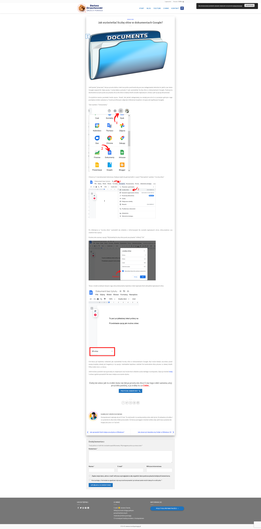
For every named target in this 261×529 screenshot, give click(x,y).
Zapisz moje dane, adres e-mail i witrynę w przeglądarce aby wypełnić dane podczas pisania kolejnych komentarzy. (131, 476)
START (141, 8)
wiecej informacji (237, 6)
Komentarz (93, 449)
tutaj (170, 371)
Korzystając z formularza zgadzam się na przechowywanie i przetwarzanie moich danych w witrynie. (126, 480)
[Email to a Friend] (130, 402)
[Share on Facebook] (123, 402)
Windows (130, 19)
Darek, (128, 508)
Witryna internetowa (154, 466)
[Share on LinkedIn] (138, 402)
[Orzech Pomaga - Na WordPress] (90, 8)
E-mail (120, 466)
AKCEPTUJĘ (249, 5)
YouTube (157, 8)
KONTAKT (175, 8)
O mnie (166, 8)
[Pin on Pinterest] (134, 402)
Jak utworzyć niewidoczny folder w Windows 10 (155, 432)
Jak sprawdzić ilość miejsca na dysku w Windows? (106, 432)
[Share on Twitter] (127, 402)
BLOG (149, 8)
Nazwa (91, 466)
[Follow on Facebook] (182, 8)
